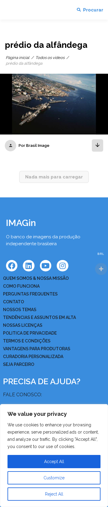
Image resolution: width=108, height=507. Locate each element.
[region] (54, 455)
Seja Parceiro (18, 364)
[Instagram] (62, 265)
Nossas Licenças (22, 325)
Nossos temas (19, 309)
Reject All (54, 494)
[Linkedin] (28, 265)
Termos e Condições (26, 341)
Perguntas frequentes (30, 294)
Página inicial (17, 57)
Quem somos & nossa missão (36, 278)
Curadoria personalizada (33, 356)
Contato (13, 301)
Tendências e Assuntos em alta (39, 317)
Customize (54, 477)
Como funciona (21, 286)
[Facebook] (11, 265)
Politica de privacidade (30, 333)
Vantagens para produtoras (36, 348)
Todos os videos (49, 57)
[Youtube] (45, 265)
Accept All (54, 461)
